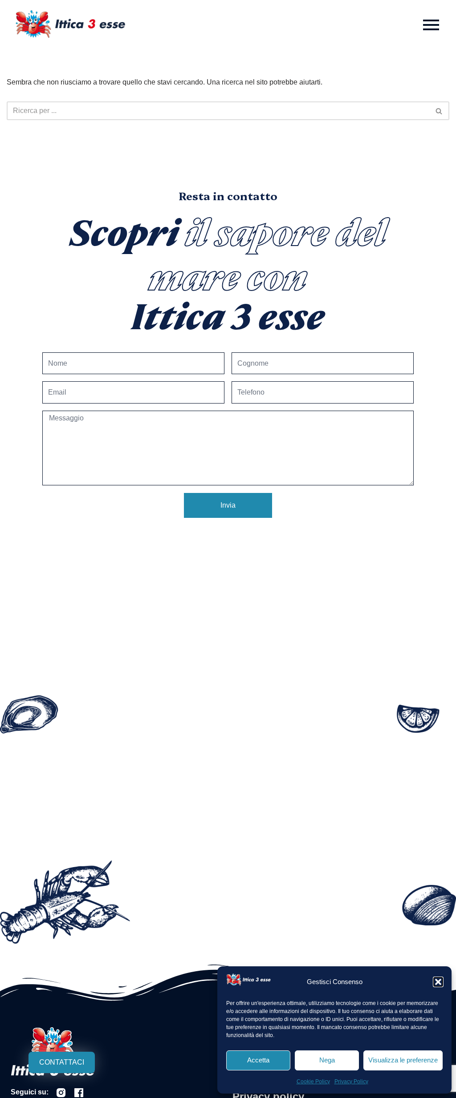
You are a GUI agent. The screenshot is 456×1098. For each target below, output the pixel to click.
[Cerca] (439, 110)
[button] (438, 981)
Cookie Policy (313, 1081)
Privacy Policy (351, 1081)
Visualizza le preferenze (403, 1060)
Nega (327, 1060)
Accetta (258, 1060)
